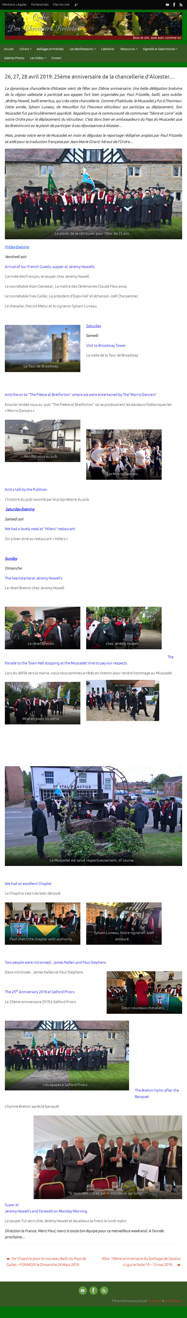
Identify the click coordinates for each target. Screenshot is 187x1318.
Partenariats (40, 5)
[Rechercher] (76, 4)
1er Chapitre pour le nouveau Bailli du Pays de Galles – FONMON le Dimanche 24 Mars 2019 (46, 1261)
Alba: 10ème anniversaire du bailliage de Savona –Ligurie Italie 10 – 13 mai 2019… (141, 1261)
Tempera (154, 1301)
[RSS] (181, 4)
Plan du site (61, 5)
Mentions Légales (14, 5)
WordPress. (173, 1301)
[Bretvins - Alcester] (174, 4)
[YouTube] (167, 4)
